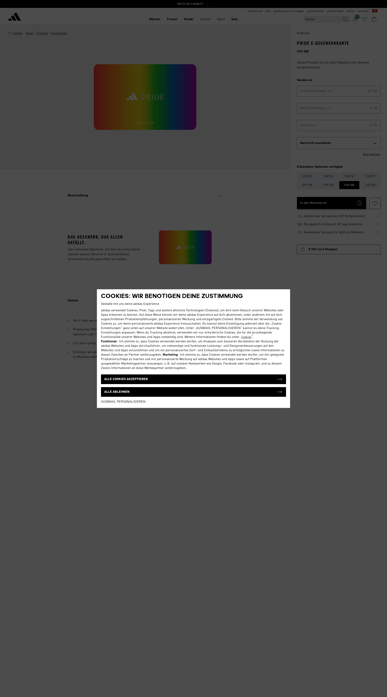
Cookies (246, 337)
